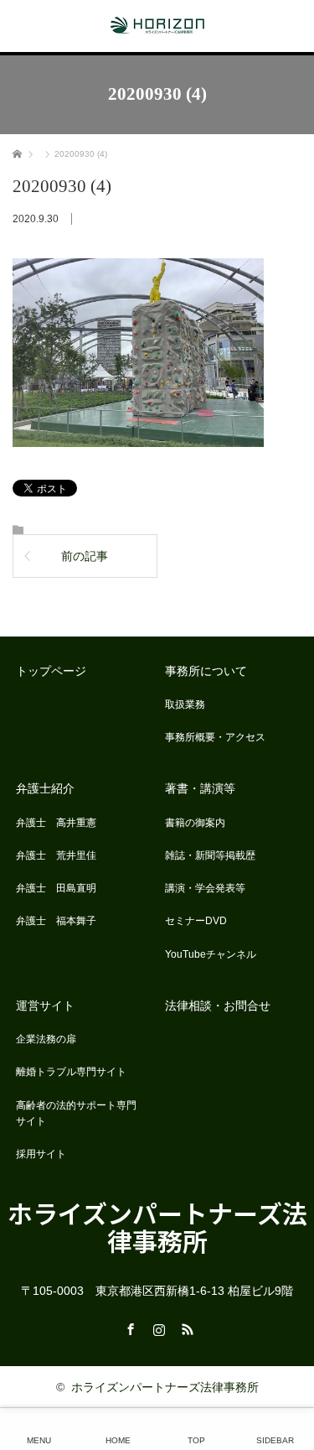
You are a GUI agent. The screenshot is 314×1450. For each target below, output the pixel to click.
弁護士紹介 (45, 788)
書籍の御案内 (195, 823)
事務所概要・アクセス (215, 737)
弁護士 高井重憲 (56, 823)
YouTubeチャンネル (210, 954)
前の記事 (84, 556)
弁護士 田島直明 (56, 888)
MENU (39, 1440)
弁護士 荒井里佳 (56, 855)
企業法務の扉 (46, 1039)
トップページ (51, 671)
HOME (118, 1440)
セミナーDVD (196, 921)
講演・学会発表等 (205, 888)
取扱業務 (185, 704)
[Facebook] (129, 1326)
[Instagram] (157, 1326)
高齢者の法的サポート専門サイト (76, 1113)
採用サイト (41, 1154)
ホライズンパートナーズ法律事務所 (157, 1226)
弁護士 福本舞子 (56, 921)
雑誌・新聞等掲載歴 (210, 855)
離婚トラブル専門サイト (71, 1072)
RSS (185, 1326)
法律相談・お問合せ (217, 1005)
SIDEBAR (275, 1440)
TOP (196, 1440)
